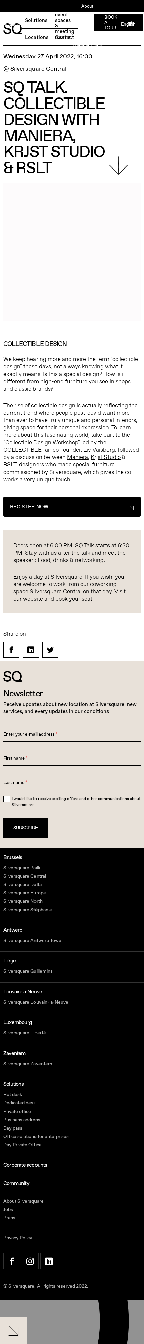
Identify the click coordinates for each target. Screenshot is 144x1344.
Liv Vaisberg (99, 449)
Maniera (77, 457)
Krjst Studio (106, 457)
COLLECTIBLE (22, 449)
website (33, 598)
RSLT (9, 464)
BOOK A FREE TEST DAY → (31, 24)
